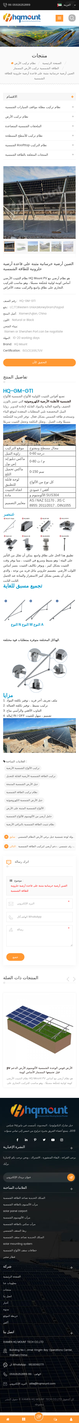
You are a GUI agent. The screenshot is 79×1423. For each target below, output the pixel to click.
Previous (68, 979)
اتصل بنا (7, 1296)
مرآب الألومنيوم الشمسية (16, 1218)
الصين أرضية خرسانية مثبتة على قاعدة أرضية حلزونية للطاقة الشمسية (39, 888)
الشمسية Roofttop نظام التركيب (26, 145)
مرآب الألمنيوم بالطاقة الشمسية (20, 1205)
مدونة (6, 1310)
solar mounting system (17, 1244)
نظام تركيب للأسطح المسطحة (24, 135)
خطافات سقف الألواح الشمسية (20, 1250)
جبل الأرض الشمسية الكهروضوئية (24, 800)
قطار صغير (9, 1257)
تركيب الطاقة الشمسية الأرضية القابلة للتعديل (30, 776)
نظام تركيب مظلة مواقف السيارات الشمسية (32, 107)
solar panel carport (15, 1211)
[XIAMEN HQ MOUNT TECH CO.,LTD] (22, 18)
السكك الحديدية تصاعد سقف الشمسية (23, 1237)
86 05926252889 (20, 1374)
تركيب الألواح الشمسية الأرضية (22, 768)
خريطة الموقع (10, 1316)
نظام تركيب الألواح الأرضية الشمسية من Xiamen (39, 1068)
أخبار (5, 1303)
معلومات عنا (9, 1283)
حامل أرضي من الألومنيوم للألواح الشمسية (29, 816)
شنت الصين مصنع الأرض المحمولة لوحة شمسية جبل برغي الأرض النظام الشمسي (46, 837)
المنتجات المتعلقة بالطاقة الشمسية (26, 154)
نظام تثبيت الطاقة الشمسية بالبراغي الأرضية (30, 824)
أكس (5, 1323)
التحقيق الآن (39, 362)
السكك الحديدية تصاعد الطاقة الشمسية (24, 1198)
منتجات (7, 1290)
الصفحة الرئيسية (12, 1277)
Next (74, 979)
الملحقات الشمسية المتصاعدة (23, 126)
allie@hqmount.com (42, 1384)
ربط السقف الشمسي (14, 1231)
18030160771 (36, 1365)
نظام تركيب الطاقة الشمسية (21, 792)
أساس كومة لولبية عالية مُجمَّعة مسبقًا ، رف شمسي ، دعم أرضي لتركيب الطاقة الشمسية (46, 846)
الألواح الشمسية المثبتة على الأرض (25, 808)
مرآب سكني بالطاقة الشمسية (19, 1224)
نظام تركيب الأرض (25, 63)
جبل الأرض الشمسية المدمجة (22, 784)
